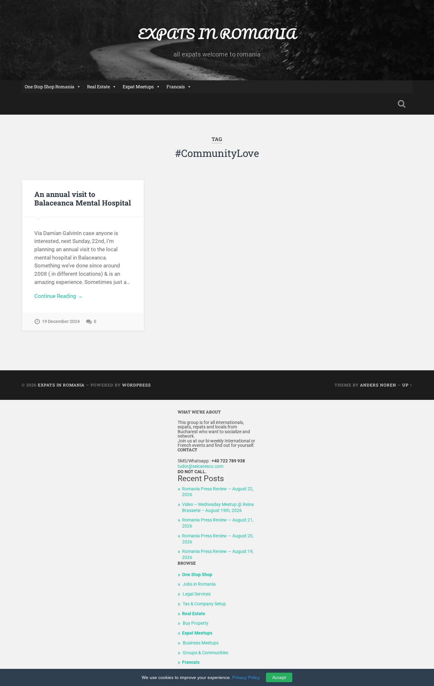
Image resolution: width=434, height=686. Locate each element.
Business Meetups (201, 643)
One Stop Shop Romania (49, 87)
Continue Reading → (58, 296)
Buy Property (195, 623)
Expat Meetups (138, 87)
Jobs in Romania (199, 584)
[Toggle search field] (401, 104)
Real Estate (98, 87)
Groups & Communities (205, 653)
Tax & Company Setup (204, 604)
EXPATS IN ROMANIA (217, 33)
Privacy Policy (246, 677)
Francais (175, 87)
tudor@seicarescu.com (200, 466)
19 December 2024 (61, 321)
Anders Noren (378, 384)
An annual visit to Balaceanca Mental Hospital (82, 198)
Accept (279, 677)
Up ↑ (407, 384)
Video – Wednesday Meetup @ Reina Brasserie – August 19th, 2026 (218, 507)
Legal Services (197, 594)
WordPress (136, 384)
